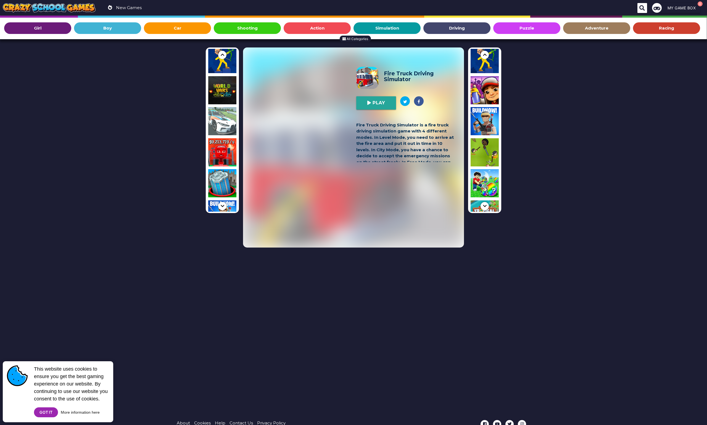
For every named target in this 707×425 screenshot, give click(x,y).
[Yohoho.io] (485, 153)
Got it (45, 412)
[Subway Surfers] (485, 91)
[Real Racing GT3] (222, 122)
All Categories (357, 39)
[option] (222, 60)
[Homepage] (49, 8)
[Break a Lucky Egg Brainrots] (485, 184)
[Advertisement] (301, 94)
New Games (128, 7)
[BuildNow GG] (485, 122)
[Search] (642, 8)
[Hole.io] (222, 184)
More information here (80, 412)
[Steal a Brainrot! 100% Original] (222, 153)
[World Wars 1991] (222, 91)
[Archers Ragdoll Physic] (222, 60)
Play (378, 102)
